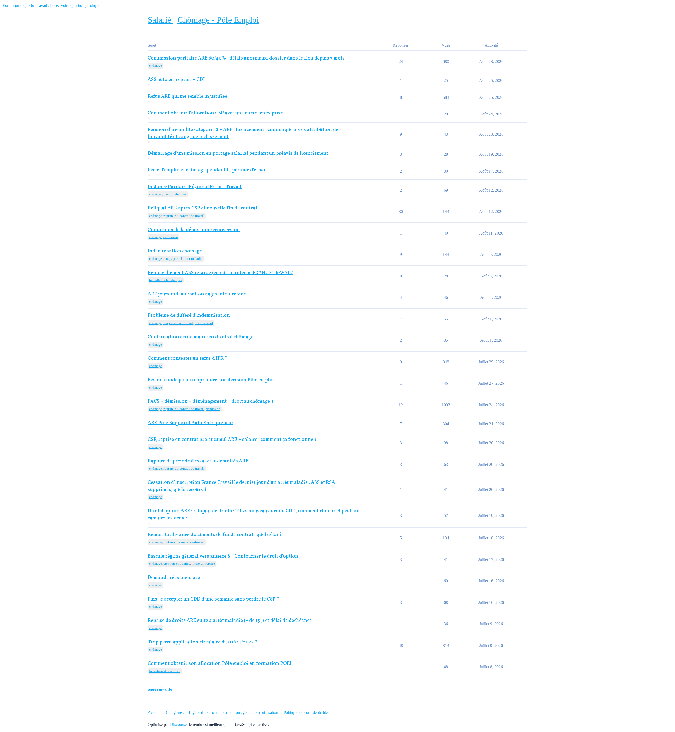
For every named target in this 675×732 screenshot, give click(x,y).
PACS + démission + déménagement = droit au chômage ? (211, 401)
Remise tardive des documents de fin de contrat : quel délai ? (215, 534)
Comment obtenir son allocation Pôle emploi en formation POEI (219, 663)
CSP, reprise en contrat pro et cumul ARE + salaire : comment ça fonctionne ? (232, 439)
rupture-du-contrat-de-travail (183, 216)
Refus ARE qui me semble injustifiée (187, 96)
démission (170, 237)
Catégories (175, 712)
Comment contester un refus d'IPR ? (187, 358)
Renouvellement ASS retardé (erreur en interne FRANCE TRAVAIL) (220, 273)
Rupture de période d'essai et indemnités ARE (198, 461)
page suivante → (162, 689)
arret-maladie (193, 259)
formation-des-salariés (164, 671)
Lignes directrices (203, 712)
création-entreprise (176, 563)
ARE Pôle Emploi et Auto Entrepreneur (190, 423)
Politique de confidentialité (305, 712)
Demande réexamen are (174, 577)
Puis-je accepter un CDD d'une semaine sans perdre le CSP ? (213, 599)
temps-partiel (172, 259)
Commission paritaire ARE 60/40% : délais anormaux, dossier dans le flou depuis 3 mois (246, 58)
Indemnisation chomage (175, 251)
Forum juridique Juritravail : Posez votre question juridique (51, 5)
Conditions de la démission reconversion (194, 230)
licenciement (204, 323)
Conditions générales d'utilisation (250, 712)
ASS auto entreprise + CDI (176, 79)
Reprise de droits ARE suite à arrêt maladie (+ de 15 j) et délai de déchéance (230, 620)
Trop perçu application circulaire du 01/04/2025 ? (202, 642)
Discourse (178, 724)
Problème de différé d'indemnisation (189, 315)
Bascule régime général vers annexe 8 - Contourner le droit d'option (223, 556)
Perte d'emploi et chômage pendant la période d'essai (206, 170)
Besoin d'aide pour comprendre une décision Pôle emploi (211, 380)
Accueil (154, 712)
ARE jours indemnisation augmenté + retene (197, 294)
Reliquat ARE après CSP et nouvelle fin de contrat (202, 208)
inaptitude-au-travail (178, 323)
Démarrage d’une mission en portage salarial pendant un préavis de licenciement (238, 153)
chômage (155, 65)
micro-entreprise (175, 194)
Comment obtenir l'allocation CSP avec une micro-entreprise (215, 113)
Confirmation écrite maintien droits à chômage (200, 337)
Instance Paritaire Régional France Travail (195, 187)
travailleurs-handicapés (165, 280)
